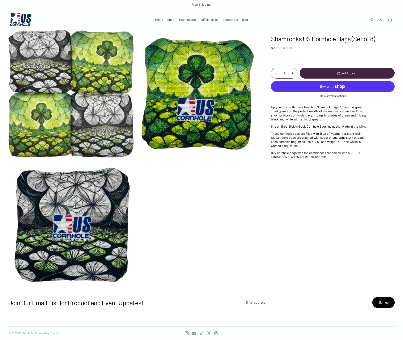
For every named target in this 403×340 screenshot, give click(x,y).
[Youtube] (194, 333)
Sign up (383, 302)
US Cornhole (26, 333)
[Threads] (216, 333)
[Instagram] (186, 333)
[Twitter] (208, 333)
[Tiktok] (201, 333)
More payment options (333, 96)
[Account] (380, 19)
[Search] (372, 19)
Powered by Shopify (47, 333)
